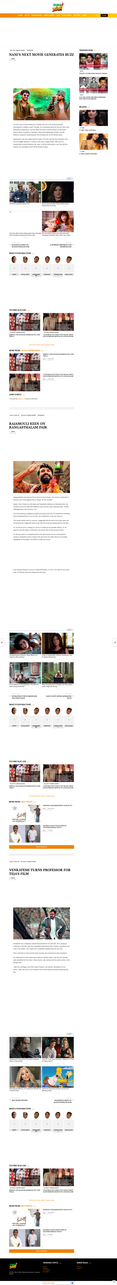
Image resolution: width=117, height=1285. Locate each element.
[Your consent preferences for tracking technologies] (114, 1282)
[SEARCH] (97, 15)
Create (104, 15)
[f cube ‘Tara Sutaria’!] (93, 118)
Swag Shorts (49, 15)
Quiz (58, 15)
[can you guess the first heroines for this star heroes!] (93, 85)
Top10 (44, 1266)
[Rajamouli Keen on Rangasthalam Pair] (2, 642)
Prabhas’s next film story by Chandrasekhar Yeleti (55, 826)
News (84, 15)
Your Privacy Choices (63, 1283)
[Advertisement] (58, 32)
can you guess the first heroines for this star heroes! (92, 98)
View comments (41, 847)
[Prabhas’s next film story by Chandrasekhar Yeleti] (24, 834)
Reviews (77, 15)
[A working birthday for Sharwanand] (115, 642)
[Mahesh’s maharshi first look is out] (24, 813)
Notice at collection (49, 1283)
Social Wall (67, 15)
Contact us (79, 1268)
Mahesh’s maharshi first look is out (57, 805)
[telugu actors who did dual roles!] (93, 61)
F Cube (82, 127)
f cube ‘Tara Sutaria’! (87, 130)
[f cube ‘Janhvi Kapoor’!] (93, 141)
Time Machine (36, 15)
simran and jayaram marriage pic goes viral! (24, 335)
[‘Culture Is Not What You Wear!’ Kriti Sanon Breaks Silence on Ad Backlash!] (58, 322)
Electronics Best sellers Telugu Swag (41, 345)
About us (79, 1266)
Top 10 (26, 15)
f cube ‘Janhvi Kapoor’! (88, 154)
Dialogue (45, 1268)
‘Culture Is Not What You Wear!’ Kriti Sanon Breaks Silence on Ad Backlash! (58, 335)
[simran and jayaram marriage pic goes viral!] (24, 322)
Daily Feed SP (26, 802)
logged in (21, 399)
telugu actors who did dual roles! (93, 73)
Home (20, 15)
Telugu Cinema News (17, 332)
